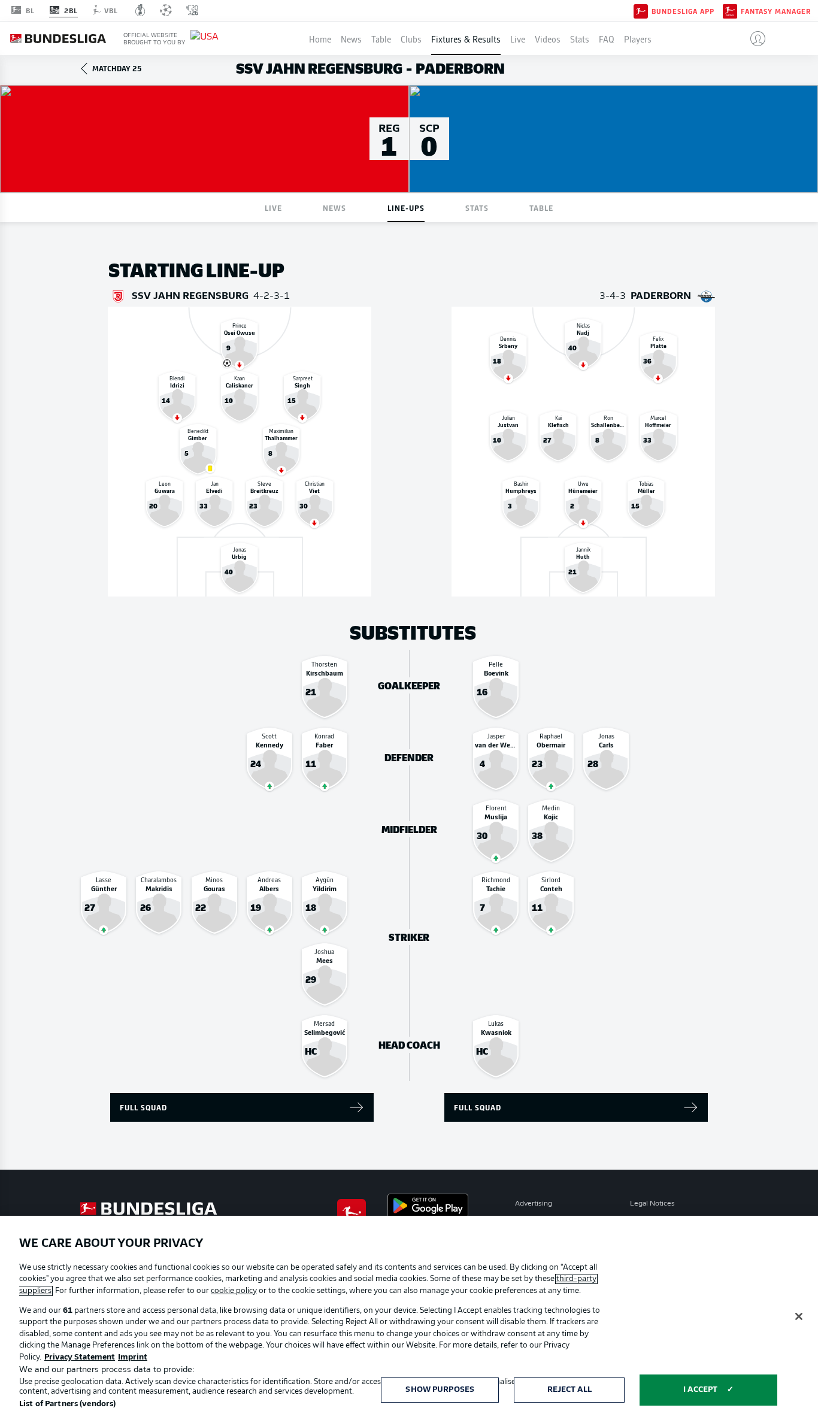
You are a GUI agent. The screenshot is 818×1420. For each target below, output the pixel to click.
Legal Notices (652, 1203)
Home (320, 38)
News (351, 38)
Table (381, 38)
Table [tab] (541, 207)
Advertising (533, 1203)
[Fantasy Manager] (730, 10)
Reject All (569, 1390)
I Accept (700, 1390)
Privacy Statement (79, 1357)
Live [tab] (273, 207)
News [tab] (334, 207)
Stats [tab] (477, 207)
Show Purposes (439, 1390)
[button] (753, 38)
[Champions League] (166, 10)
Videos (548, 38)
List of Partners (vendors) (67, 1404)
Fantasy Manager (776, 11)
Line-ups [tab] (406, 207)
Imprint (132, 1357)
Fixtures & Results (466, 38)
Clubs (411, 38)
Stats (579, 38)
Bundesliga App (683, 11)
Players (638, 38)
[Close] (799, 1316)
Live (517, 38)
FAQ (606, 38)
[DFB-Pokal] (140, 10)
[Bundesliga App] (641, 10)
